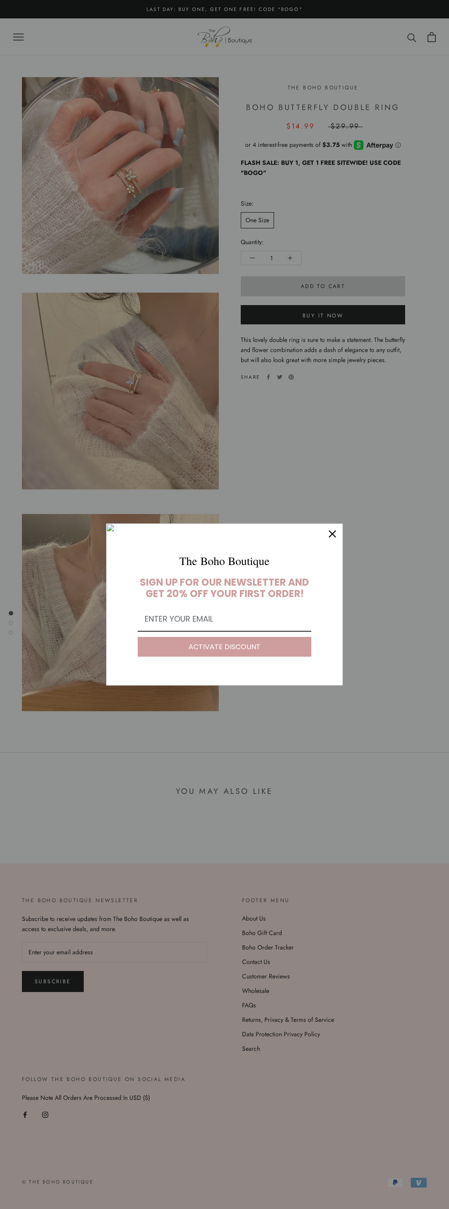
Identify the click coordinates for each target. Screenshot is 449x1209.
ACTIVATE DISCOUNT (224, 647)
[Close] (332, 533)
